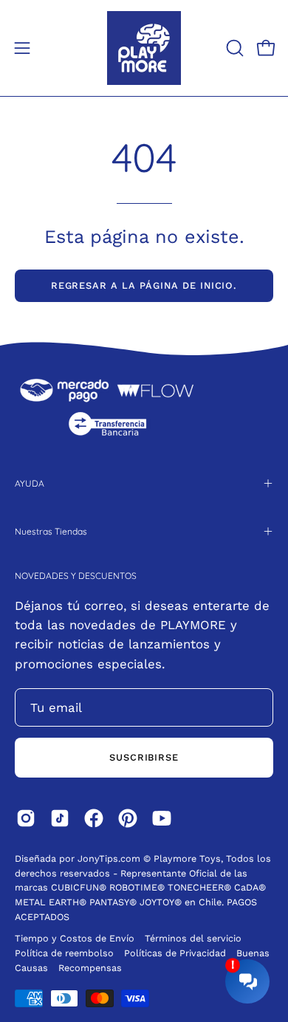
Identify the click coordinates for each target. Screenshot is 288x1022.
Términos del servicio (193, 938)
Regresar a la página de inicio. (144, 285)
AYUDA (29, 483)
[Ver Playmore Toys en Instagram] (26, 818)
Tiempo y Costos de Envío (74, 938)
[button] (233, 48)
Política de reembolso (64, 952)
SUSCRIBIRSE (144, 757)
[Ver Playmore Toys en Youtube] (162, 818)
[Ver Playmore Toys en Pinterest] (128, 818)
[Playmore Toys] (144, 48)
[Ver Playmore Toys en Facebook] (94, 818)
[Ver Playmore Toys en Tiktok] (60, 818)
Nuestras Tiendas (51, 531)
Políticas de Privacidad (176, 952)
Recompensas (90, 967)
